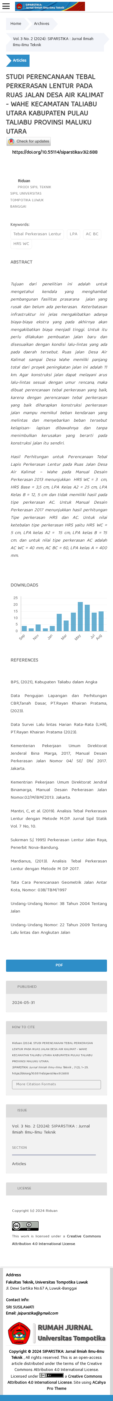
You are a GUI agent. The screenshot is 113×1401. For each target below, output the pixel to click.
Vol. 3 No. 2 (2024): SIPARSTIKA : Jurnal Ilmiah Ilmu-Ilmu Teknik (53, 42)
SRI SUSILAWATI (20, 1307)
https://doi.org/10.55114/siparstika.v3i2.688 (55, 152)
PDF (59, 965)
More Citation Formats (36, 1084)
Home (16, 24)
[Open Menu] (6, 6)
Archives (41, 24)
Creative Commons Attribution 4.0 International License (55, 1379)
